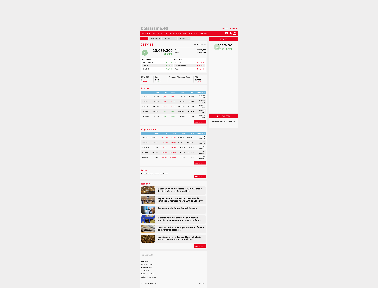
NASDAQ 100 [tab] (184, 38)
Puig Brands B (148, 62)
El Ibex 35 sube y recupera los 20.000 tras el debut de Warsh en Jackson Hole (180, 189)
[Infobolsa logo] (154, 28)
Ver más (198, 122)
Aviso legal (145, 271)
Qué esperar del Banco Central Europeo (177, 208)
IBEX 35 (161, 33)
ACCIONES (153, 33)
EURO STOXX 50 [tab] (169, 38)
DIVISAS (168, 33)
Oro (156, 77)
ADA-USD (145, 147)
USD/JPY (145, 111)
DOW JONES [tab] (155, 38)
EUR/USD (145, 77)
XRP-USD (145, 157)
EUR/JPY (145, 106)
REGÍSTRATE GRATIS (229, 28)
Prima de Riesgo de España (180, 77)
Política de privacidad (148, 277)
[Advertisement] (189, 14)
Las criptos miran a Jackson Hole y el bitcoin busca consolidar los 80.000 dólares (179, 238)
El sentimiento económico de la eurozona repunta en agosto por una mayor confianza (179, 218)
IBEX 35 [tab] (144, 38)
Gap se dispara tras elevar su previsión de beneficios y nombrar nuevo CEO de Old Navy (180, 199)
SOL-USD (145, 152)
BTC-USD (145, 138)
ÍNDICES (144, 33)
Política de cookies (147, 274)
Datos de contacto (147, 264)
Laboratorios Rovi (181, 66)
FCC (196, 77)
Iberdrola (146, 69)
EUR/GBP (145, 102)
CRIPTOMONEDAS (180, 33)
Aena (176, 69)
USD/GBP (145, 116)
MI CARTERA (203, 33)
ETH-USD (145, 143)
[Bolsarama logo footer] (147, 255)
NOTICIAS (193, 33)
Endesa (145, 66)
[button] (200, 284)
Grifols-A (178, 62)
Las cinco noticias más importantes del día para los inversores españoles (181, 228)
